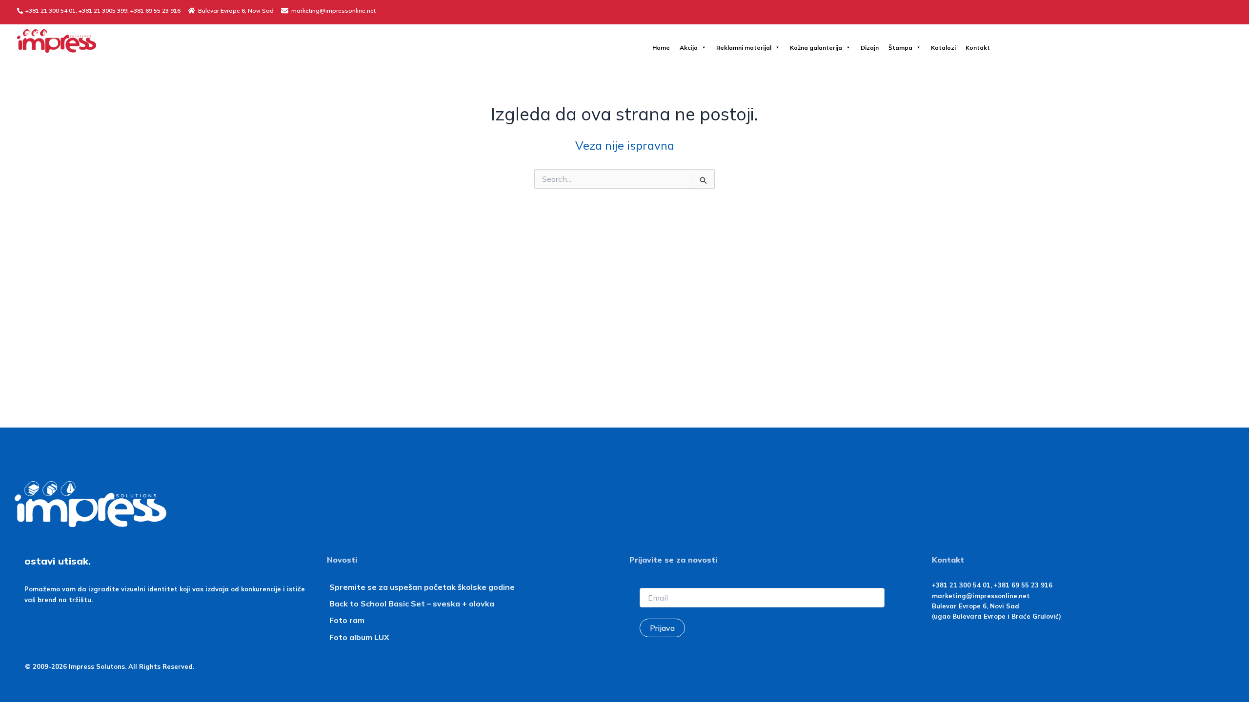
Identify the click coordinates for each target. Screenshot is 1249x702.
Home (661, 47)
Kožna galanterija (816, 47)
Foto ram (346, 620)
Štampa (900, 47)
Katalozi (943, 47)
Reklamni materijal (743, 47)
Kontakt (978, 47)
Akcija (689, 47)
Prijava (662, 628)
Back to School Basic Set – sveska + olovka (411, 603)
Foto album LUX (359, 637)
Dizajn (870, 47)
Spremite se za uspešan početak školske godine (422, 587)
